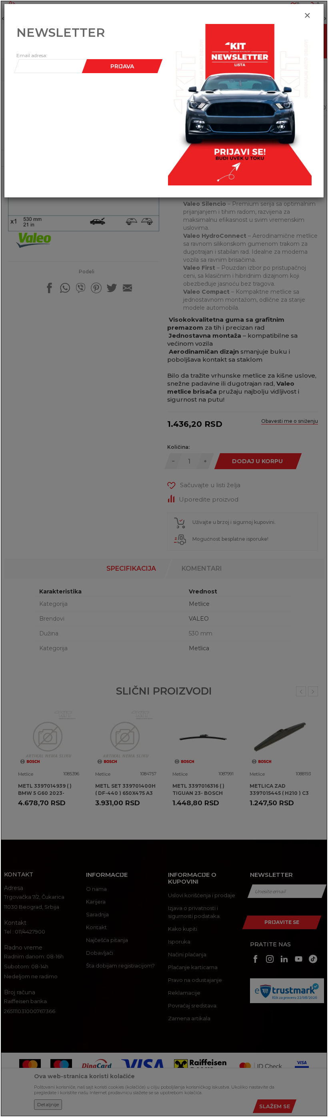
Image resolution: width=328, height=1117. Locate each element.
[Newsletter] (240, 104)
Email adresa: (31, 55)
